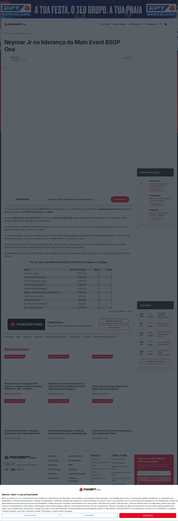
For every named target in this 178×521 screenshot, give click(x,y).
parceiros (18, 498)
